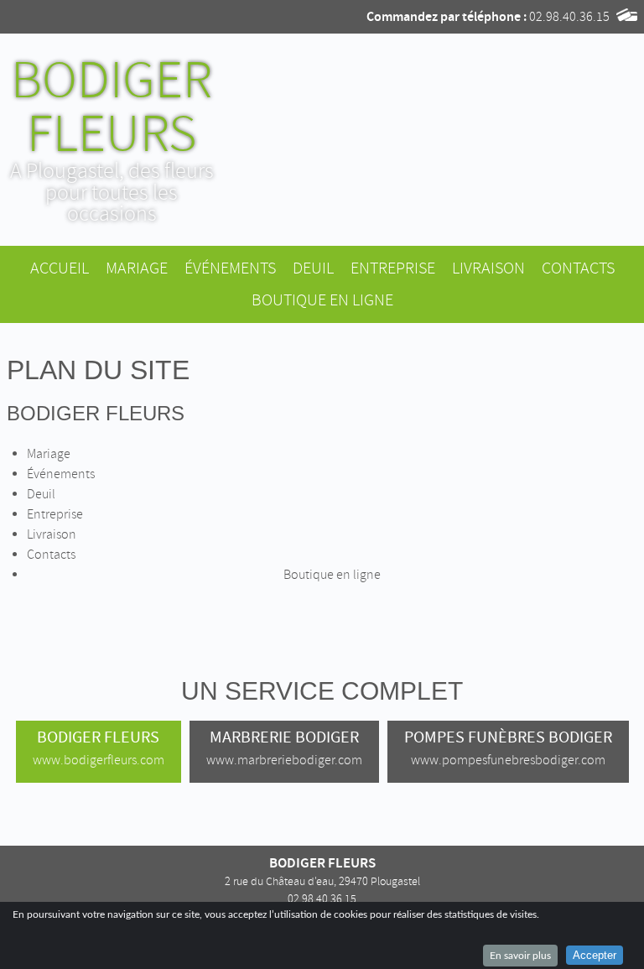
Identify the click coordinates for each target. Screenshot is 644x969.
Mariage (137, 268)
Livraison (488, 268)
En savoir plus (520, 956)
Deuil (313, 268)
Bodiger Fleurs (95, 413)
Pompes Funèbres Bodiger (508, 747)
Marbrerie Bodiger (284, 747)
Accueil (59, 268)
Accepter (594, 955)
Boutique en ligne (322, 299)
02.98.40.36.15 (569, 16)
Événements (230, 268)
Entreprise (393, 268)
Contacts (578, 268)
